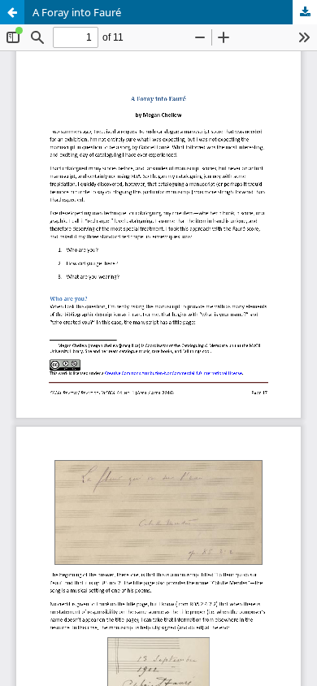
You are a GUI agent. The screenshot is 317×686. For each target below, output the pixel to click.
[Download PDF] (305, 12)
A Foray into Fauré (77, 12)
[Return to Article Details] (12, 12)
